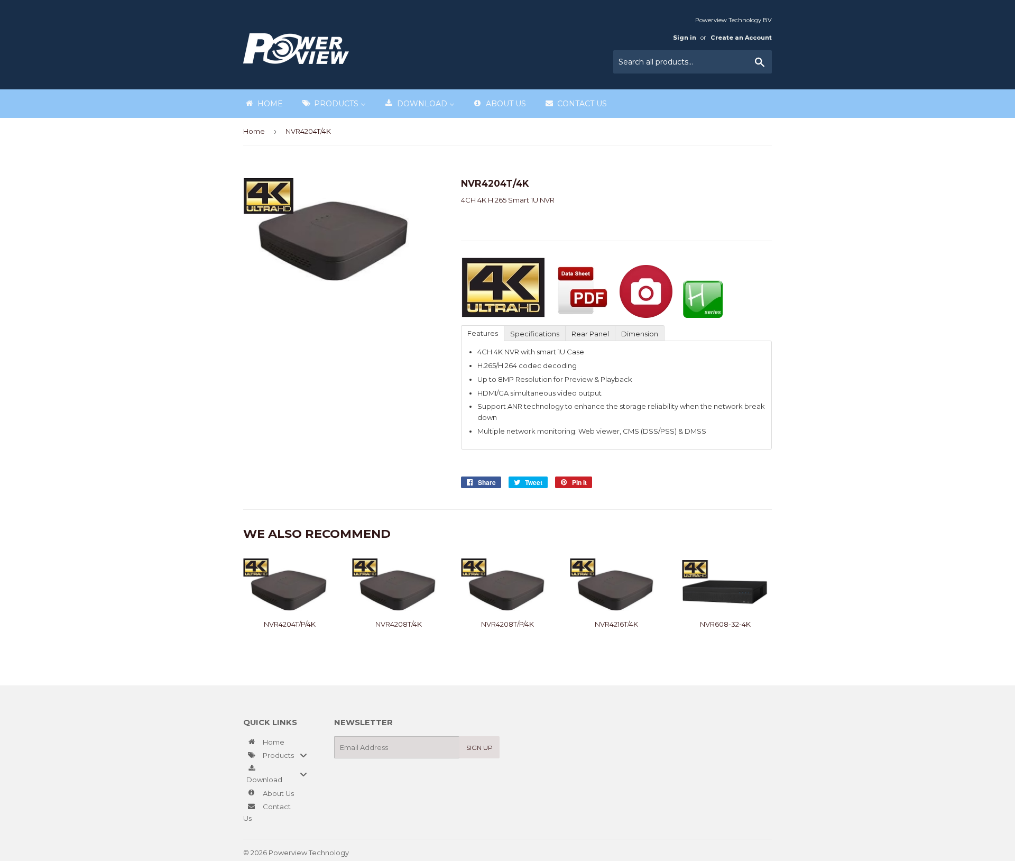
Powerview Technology (309, 852)
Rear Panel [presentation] (590, 333)
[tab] (482, 333)
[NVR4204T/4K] (535, 315)
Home (254, 131)
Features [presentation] (482, 333)
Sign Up (479, 748)
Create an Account (741, 37)
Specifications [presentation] (534, 333)
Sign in (684, 37)
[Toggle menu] (303, 755)
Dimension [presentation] (639, 333)
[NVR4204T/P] (646, 315)
